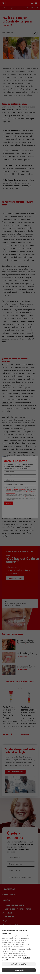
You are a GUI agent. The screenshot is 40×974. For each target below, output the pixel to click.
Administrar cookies (18, 964)
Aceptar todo (19, 970)
